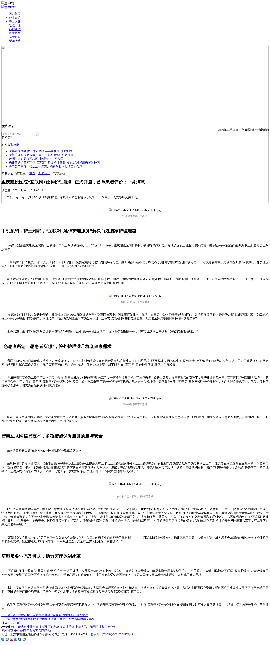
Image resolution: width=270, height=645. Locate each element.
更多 (16, 144)
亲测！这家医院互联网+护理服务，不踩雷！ (37, 158)
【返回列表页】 (11, 622)
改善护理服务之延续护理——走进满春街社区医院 (41, 155)
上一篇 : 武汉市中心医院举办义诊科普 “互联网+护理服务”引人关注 (44, 615)
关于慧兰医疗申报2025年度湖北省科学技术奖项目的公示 (45, 166)
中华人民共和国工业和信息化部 (95, 626)
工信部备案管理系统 (61, 626)
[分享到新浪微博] (11, 639)
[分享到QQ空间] (7, 639)
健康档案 (15, 36)
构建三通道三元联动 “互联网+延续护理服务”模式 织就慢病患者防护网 (54, 162)
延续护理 (15, 25)
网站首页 (15, 13)
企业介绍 (15, 17)
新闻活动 (15, 40)
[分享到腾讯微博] (15, 639)
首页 (32, 173)
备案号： (96, 634)
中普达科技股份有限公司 (31, 626)
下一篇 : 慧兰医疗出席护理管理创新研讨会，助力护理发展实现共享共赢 (48, 619)
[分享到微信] (24, 639)
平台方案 (15, 21)
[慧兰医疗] (8, 7)
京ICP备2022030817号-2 (117, 634)
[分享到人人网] (19, 639)
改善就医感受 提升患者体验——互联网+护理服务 (41, 151)
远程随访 (15, 29)
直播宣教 (15, 33)
